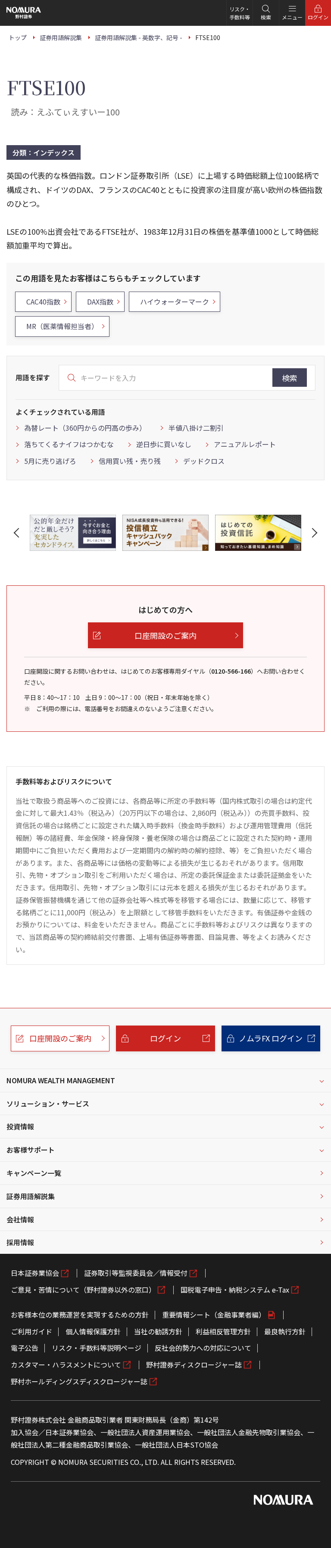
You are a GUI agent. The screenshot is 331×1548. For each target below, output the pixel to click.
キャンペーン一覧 (33, 1173)
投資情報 (20, 1126)
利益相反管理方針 (223, 1331)
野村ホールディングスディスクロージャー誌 (79, 1381)
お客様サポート (30, 1149)
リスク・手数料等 (239, 13)
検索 (289, 377)
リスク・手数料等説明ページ (96, 1348)
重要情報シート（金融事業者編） (213, 1314)
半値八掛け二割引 (196, 428)
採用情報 (20, 1242)
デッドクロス (204, 461)
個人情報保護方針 (93, 1331)
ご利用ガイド (31, 1331)
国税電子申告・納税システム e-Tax (235, 1289)
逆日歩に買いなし (163, 444)
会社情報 (20, 1219)
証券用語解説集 (30, 1196)
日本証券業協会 (35, 1273)
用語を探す (33, 377)
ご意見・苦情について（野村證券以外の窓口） (83, 1289)
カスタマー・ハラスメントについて (66, 1364)
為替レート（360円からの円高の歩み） (85, 428)
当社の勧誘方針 (158, 1331)
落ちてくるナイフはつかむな (69, 444)
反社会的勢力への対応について (203, 1348)
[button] (18, 532)
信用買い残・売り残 (130, 461)
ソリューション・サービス (47, 1103)
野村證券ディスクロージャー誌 (194, 1364)
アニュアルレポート (245, 444)
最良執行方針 (285, 1331)
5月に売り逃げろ (50, 461)
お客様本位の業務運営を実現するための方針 (80, 1314)
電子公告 (24, 1348)
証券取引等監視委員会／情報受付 (135, 1273)
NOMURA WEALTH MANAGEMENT (60, 1080)
